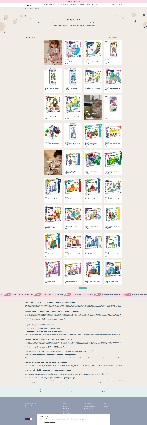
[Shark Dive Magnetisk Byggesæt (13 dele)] (73, 104)
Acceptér (73, 422)
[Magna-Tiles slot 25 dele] (53, 269)
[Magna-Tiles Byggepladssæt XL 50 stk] (73, 187)
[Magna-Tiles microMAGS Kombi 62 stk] (53, 242)
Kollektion (31, 8)
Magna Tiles (67, 59)
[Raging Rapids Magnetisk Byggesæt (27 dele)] (93, 49)
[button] (51, 1)
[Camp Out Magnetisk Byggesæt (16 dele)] (53, 104)
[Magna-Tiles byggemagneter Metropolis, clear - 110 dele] (93, 132)
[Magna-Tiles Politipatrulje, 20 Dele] (113, 269)
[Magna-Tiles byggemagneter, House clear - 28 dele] (113, 214)
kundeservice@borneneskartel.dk (32, 405)
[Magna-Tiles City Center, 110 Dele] (73, 214)
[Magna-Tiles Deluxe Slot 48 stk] (73, 269)
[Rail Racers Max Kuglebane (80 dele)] (93, 77)
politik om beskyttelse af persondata (80, 419)
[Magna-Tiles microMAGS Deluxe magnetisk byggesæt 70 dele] (93, 187)
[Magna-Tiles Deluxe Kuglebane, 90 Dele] (113, 187)
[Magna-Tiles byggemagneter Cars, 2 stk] (113, 242)
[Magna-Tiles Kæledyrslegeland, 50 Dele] (93, 214)
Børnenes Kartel (31, 422)
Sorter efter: (108, 37)
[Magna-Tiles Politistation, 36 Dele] (93, 242)
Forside (26, 8)
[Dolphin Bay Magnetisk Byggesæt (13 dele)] (73, 49)
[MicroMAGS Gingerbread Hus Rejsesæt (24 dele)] (113, 49)
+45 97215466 (28, 407)
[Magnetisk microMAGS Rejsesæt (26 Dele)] (53, 132)
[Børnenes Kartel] (10, 294)
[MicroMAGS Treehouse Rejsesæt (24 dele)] (53, 77)
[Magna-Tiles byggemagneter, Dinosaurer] (93, 159)
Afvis (96, 422)
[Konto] (116, 4)
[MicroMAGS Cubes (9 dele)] (113, 104)
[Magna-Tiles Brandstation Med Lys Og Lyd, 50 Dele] (73, 242)
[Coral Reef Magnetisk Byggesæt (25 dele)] (113, 77)
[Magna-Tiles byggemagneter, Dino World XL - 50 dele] (113, 159)
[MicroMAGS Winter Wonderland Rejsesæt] (73, 77)
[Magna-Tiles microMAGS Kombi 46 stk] (93, 269)
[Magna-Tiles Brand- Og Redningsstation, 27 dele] (53, 214)
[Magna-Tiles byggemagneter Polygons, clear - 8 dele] (73, 159)
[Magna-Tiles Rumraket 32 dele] (53, 187)
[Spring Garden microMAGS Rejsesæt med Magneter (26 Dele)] (73, 132)
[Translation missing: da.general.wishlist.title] (119, 4)
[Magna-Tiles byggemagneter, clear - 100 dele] (113, 132)
